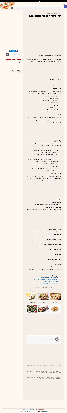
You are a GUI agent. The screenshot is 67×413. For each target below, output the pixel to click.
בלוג (20, 4)
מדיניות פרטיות (21, 411)
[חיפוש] (12, 8)
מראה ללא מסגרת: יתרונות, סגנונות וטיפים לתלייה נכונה (49, 368)
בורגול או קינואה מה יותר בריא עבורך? (50, 281)
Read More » (19, 68)
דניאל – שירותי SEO (41, 409)
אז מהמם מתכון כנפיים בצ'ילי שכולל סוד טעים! (51, 363)
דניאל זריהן (36, 409)
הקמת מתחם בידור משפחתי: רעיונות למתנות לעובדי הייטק (49, 374)
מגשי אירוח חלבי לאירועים (55, 4)
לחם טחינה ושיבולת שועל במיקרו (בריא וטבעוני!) (48, 277)
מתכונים (16, 4)
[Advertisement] (43, 30)
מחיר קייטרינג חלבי (35, 4)
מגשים (60, 13)
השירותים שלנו (27, 4)
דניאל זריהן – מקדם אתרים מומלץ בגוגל (28, 409)
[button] (65, 6)
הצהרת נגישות (46, 411)
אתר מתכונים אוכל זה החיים (28, 411)
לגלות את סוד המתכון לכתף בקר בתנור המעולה (48, 283)
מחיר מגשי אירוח (44, 4)
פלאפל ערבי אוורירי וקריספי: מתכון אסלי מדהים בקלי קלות (46, 279)
